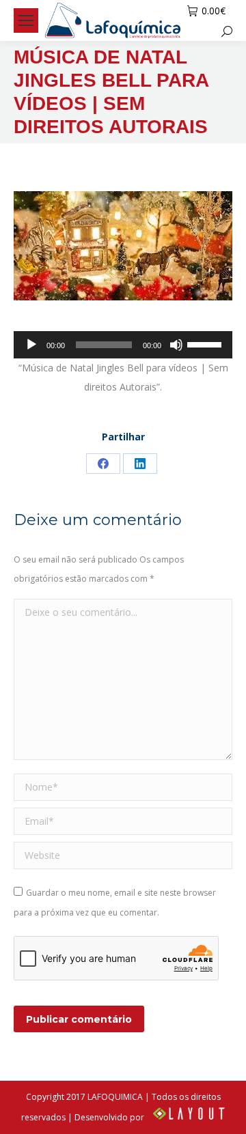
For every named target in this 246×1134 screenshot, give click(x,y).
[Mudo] (176, 345)
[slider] (206, 343)
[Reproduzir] (31, 345)
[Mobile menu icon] (26, 20)
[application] (123, 344)
